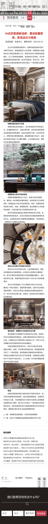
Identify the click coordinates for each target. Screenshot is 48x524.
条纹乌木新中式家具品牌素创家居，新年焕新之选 (21, 451)
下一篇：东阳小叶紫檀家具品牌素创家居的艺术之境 (22, 418)
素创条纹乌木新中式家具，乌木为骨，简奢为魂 (20, 441)
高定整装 (20, 15)
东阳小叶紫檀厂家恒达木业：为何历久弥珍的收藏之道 (23, 454)
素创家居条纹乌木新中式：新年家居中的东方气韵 (21, 458)
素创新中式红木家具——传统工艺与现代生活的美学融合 (23, 448)
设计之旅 (25, 15)
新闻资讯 (29, 15)
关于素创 (7, 15)
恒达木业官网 (44, 15)
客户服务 (39, 15)
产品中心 (16, 15)
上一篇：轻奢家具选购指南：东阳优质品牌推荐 (20, 414)
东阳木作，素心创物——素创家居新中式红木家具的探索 (23, 445)
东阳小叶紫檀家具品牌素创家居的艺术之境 (18, 438)
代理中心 (34, 15)
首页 (2, 13)
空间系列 (11, 15)
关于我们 (19, 478)
